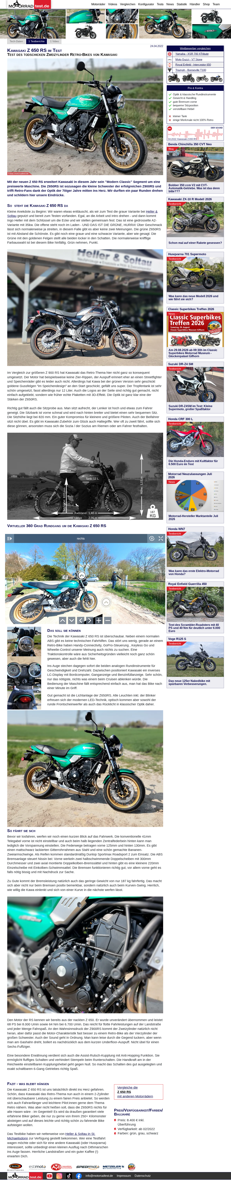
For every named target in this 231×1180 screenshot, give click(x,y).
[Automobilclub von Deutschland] (61, 1167)
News (170, 4)
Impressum (124, 1175)
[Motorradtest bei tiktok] (69, 1176)
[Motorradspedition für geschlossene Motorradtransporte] (87, 1167)
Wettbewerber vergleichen (195, 48)
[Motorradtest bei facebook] (79, 1176)
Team (216, 4)
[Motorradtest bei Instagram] (59, 1176)
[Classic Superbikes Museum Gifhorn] (131, 1167)
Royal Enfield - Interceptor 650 (193, 64)
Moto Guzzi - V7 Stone (188, 59)
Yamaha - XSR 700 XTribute (192, 53)
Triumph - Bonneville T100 (190, 70)
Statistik (182, 4)
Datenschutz (143, 1175)
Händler (195, 4)
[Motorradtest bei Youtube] (50, 1176)
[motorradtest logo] (25, 1175)
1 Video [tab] (54, 41)
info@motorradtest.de (99, 1175)
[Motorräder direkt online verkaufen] (37, 1167)
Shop (206, 4)
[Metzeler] (113, 1167)
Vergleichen (127, 4)
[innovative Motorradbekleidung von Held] (15, 1167)
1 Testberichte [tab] (37, 41)
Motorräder (98, 4)
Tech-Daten (16, 41)
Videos (112, 4)
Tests (160, 4)
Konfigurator (146, 4)
